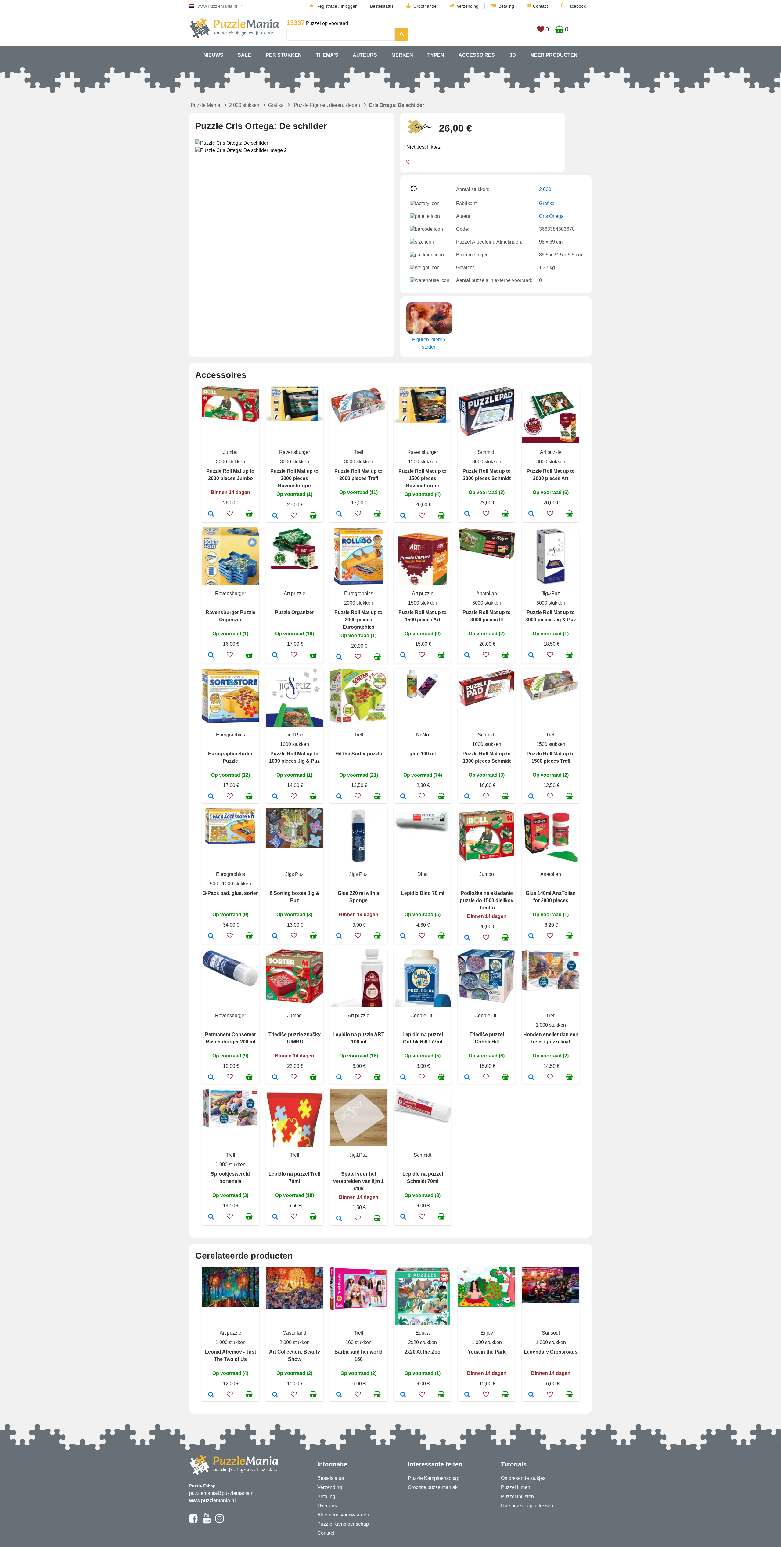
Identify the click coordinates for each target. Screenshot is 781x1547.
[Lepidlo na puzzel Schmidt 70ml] (403, 1217)
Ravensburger (294, 452)
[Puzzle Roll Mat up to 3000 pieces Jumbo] (211, 514)
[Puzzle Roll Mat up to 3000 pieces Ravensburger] (275, 516)
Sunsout (551, 1333)
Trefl (358, 452)
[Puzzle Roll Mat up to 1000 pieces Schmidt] (467, 797)
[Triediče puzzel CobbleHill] (467, 1078)
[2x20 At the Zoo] (403, 1395)
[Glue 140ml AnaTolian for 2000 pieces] (531, 936)
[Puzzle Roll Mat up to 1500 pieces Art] (403, 656)
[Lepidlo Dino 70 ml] (403, 936)
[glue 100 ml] (403, 797)
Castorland (294, 1333)
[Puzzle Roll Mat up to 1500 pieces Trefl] (531, 797)
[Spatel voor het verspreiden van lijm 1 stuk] (339, 1219)
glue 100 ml (422, 753)
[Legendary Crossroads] (531, 1395)
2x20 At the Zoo (423, 1351)
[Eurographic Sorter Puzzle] (211, 797)
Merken (402, 55)
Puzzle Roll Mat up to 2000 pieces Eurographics (358, 620)
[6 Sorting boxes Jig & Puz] (275, 936)
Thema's (327, 55)
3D (512, 55)
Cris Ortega (551, 216)
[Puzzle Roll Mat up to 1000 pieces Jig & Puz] (275, 797)
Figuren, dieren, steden (429, 343)
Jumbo (230, 452)
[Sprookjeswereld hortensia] (211, 1217)
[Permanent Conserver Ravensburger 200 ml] (211, 1078)
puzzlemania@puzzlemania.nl (222, 1493)
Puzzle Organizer (294, 612)
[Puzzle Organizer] (275, 656)
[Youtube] (206, 1521)
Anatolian (486, 593)
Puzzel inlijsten (517, 1496)
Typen (435, 55)
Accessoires (477, 55)
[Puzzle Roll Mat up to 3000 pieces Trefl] (339, 514)
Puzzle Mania (205, 105)
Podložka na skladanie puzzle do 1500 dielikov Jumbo (486, 900)
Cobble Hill (422, 1015)
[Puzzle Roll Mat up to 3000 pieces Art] (531, 514)
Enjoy (486, 1333)
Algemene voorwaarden (343, 1514)
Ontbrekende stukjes (523, 1478)
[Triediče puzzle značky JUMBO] (275, 1078)
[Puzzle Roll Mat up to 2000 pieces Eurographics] (339, 657)
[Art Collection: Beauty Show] (275, 1395)
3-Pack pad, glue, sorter (230, 893)
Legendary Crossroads (551, 1351)
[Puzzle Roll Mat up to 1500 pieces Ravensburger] (403, 516)
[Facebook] (193, 1521)
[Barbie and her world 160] (339, 1395)
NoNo (422, 734)
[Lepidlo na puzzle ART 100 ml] (339, 1078)
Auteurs (365, 55)
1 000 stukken (551, 1025)
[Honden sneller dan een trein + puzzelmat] (531, 1078)
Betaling (506, 6)
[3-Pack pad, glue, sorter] (211, 936)
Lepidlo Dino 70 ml (422, 893)
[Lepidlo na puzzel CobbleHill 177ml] (403, 1078)
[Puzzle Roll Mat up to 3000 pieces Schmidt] (467, 514)
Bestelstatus (382, 6)
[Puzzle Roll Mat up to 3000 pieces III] (467, 656)
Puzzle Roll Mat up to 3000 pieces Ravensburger (294, 478)
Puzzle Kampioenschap (343, 1524)
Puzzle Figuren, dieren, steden (327, 105)
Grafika (276, 105)
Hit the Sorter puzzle (358, 753)
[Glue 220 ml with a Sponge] (339, 936)
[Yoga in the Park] (467, 1395)
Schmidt (486, 452)
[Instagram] (219, 1521)
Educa (423, 1333)
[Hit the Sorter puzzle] (339, 797)
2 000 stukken (244, 105)
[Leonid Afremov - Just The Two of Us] (211, 1395)
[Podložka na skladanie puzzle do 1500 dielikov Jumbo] (467, 938)
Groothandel (425, 6)
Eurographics (358, 593)
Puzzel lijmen (515, 1487)
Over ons (327, 1505)
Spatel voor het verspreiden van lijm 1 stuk (358, 1181)
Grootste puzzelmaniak (433, 1487)
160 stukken (358, 1342)
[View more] (230, 420)
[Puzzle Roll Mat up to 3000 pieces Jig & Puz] (531, 656)
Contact (540, 6)
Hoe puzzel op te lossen (527, 1505)
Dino (422, 874)
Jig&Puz (551, 593)
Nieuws (213, 55)
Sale (244, 55)
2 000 (545, 189)
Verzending (467, 6)
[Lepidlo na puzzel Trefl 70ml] (275, 1217)
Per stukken (284, 55)
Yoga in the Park (487, 1351)
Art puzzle (551, 452)
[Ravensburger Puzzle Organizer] (211, 656)
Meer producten (554, 55)
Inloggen (349, 6)
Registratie (326, 6)
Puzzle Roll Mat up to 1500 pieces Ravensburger (422, 478)
